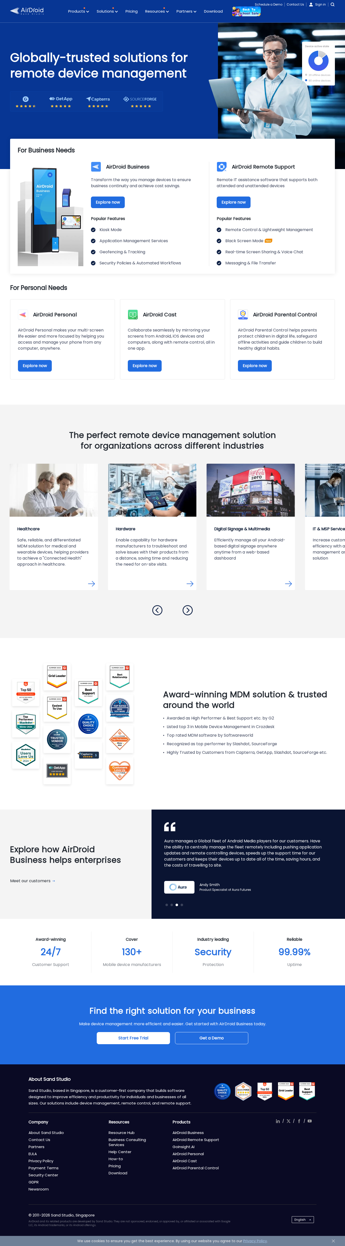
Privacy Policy (41, 1161)
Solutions (106, 11)
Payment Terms (44, 1168)
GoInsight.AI (183, 1146)
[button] (157, 610)
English (300, 1219)
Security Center (43, 1175)
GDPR (34, 1182)
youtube (310, 1121)
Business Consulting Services (127, 1142)
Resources (155, 11)
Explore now (108, 202)
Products (77, 11)
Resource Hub (122, 1132)
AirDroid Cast (185, 1161)
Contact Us (295, 4)
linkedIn (278, 1121)
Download (213, 11)
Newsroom (39, 1189)
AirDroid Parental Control (196, 1168)
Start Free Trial (133, 1038)
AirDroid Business (188, 1132)
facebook (299, 1121)
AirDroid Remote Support (196, 1139)
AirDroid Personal (188, 1153)
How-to (116, 1158)
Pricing (132, 11)
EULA (33, 1153)
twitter (288, 1121)
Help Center (120, 1151)
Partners (185, 11)
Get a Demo (212, 1038)
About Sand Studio (46, 1132)
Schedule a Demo (268, 4)
